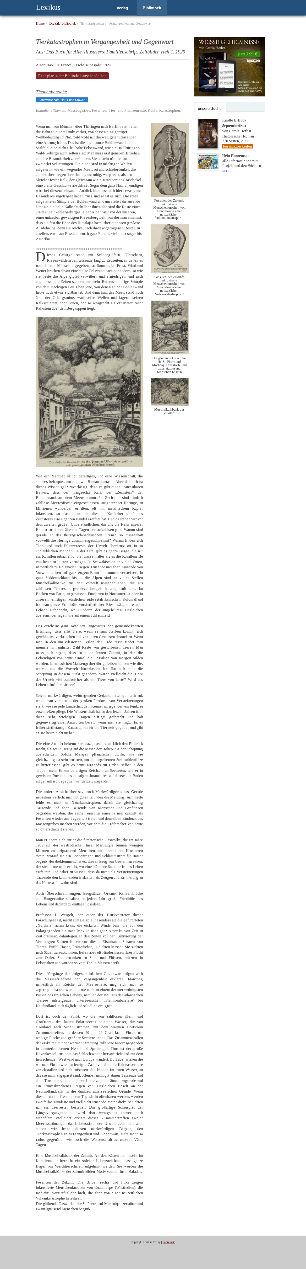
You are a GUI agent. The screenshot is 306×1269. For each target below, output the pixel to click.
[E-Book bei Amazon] (229, 95)
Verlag (122, 8)
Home (40, 23)
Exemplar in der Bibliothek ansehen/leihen (72, 76)
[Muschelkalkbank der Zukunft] (170, 404)
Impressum (169, 1242)
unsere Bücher (210, 108)
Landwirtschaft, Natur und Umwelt (62, 100)
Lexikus (48, 7)
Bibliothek (152, 8)
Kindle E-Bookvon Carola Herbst (236, 125)
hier (225, 170)
